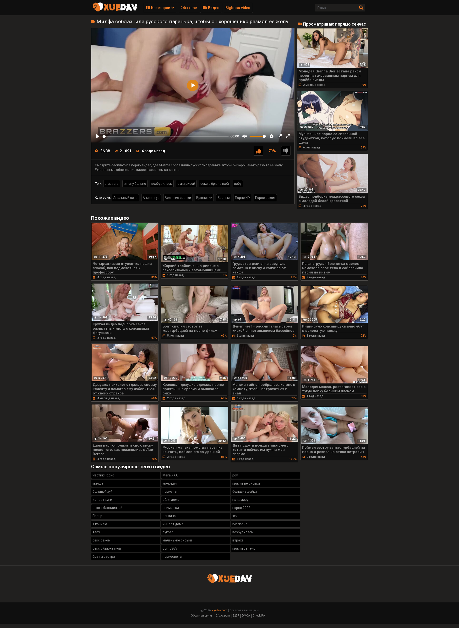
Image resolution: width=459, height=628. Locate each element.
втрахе (238, 540)
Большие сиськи (178, 198)
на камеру (240, 500)
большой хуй (103, 491)
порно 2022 (241, 508)
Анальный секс (125, 198)
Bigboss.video (237, 7)
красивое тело (244, 548)
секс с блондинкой (107, 508)
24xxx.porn (223, 615)
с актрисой (186, 184)
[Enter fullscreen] (288, 136)
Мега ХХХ (170, 475)
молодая (170, 483)
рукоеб (168, 532)
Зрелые (224, 198)
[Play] (97, 136)
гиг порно (239, 524)
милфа (98, 483)
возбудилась (161, 184)
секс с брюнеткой (214, 184)
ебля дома (171, 500)
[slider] (166, 136)
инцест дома (173, 524)
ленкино (169, 516)
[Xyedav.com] (115, 11)
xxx (234, 516)
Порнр (97, 516)
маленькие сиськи (177, 540)
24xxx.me (188, 7)
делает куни (102, 500)
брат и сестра (104, 556)
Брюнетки (204, 198)
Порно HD (242, 198)
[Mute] (244, 136)
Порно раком (265, 198)
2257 (236, 615)
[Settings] (271, 136)
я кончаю (100, 524)
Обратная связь (201, 615)
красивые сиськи (246, 483)
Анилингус (151, 198)
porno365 (170, 548)
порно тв (170, 491)
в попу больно (135, 184)
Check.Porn (260, 615)
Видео (213, 7)
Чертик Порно (103, 475)
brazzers (112, 184)
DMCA (246, 615)
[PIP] (280, 136)
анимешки (171, 508)
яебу (237, 184)
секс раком (101, 540)
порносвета (172, 556)
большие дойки (244, 491)
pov (235, 475)
